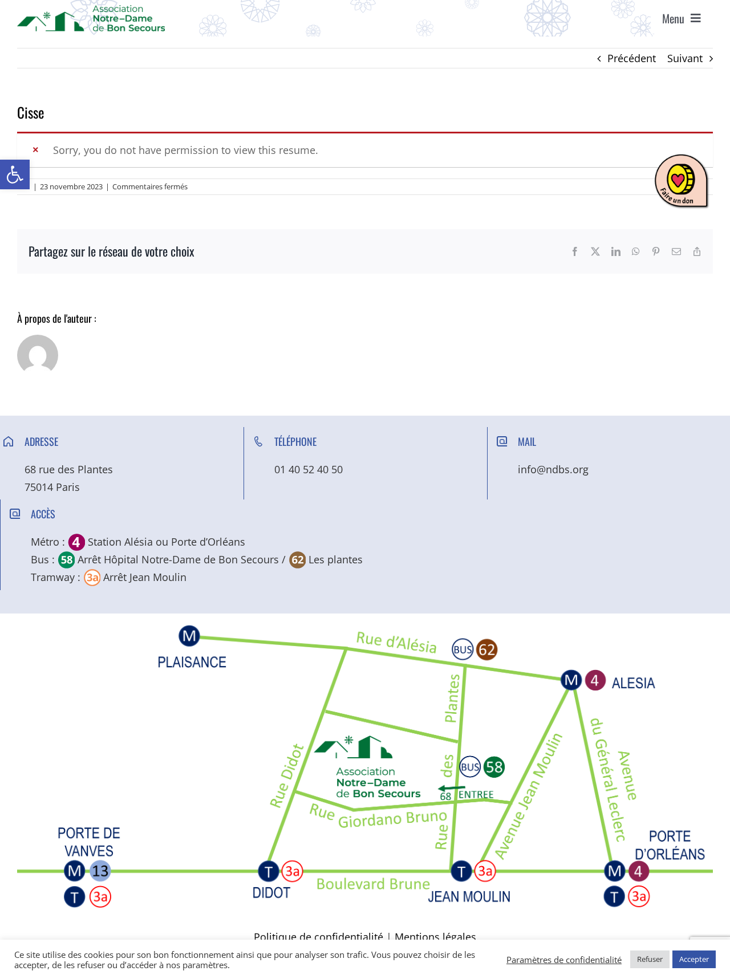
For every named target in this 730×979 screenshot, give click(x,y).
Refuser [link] (650, 959)
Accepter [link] (694, 959)
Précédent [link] (631, 58)
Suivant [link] (685, 58)
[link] (15, 174)
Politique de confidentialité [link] (318, 937)
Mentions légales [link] (435, 937)
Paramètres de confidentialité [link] (564, 959)
